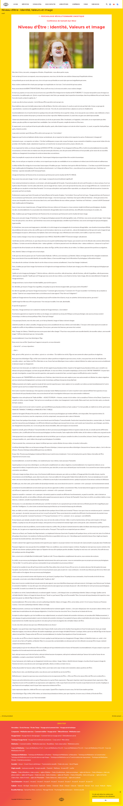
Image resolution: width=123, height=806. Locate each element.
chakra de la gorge (88, 775)
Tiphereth (80, 786)
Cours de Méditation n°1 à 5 (34, 748)
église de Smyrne (85, 772)
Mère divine (65, 740)
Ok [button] (105, 800)
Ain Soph (26, 786)
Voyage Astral (37, 4)
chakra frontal (24, 777)
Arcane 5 (54, 781)
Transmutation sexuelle (49, 764)
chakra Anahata (51, 775)
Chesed (67, 786)
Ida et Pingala (73, 764)
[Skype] (117, 4)
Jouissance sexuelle (28, 768)
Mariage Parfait (48, 790)
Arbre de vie (34, 786)
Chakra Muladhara (24, 772)
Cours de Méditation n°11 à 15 (73, 748)
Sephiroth (42, 786)
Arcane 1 (26, 781)
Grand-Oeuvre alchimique (32, 764)
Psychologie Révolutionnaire (63, 790)
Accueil (15, 4)
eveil (3, 13)
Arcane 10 (89, 781)
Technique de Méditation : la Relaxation (65, 755)
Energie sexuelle (40, 768)
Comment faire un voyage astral (51, 736)
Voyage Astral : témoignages (31, 736)
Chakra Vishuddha (76, 775)
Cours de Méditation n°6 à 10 (53, 748)
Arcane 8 (75, 781)
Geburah (73, 786)
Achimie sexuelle (79, 790)
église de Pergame (27, 775)
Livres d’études (63, 4)
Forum (86, 4)
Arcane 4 (47, 781)
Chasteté (49, 768)
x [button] (120, 792)
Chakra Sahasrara (51, 777)
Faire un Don (95, 4)
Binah (61, 786)
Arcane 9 (82, 781)
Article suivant (117, 716)
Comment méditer (25, 744)
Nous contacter (50, 4)
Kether (49, 786)
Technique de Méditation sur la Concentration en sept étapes (30, 757)
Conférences (76, 4)
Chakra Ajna (15, 777)
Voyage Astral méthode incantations (39, 740)
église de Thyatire (63, 775)
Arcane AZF (65, 768)
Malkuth (102, 786)
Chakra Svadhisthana (58, 772)
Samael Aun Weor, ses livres (33, 790)
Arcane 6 (61, 781)
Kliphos (109, 786)
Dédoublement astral (69, 736)
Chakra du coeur (63, 764)
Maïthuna (57, 768)
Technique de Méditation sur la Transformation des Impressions (70, 757)
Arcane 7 (68, 781)
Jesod (97, 786)
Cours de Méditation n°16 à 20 (94, 748)
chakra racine (34, 772)
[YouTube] (114, 4)
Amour (20, 764)
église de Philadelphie (38, 777)
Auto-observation (61, 744)
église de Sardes (101, 775)
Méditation (25, 4)
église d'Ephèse (45, 772)
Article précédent (6, 716)
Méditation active (73, 744)
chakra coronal (62, 777)
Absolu (20, 786)
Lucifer (72, 768)
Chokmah (55, 786)
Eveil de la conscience (24, 760)
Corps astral (56, 740)
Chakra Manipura (97, 772)
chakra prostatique (72, 772)
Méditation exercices (39, 744)
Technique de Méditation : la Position (39, 755)
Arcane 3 (40, 781)
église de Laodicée (74, 777)
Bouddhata (50, 744)
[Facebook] (110, 4)
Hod (92, 786)
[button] (107, 4)
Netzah (87, 786)
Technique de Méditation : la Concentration (91, 755)
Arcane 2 (33, 781)
